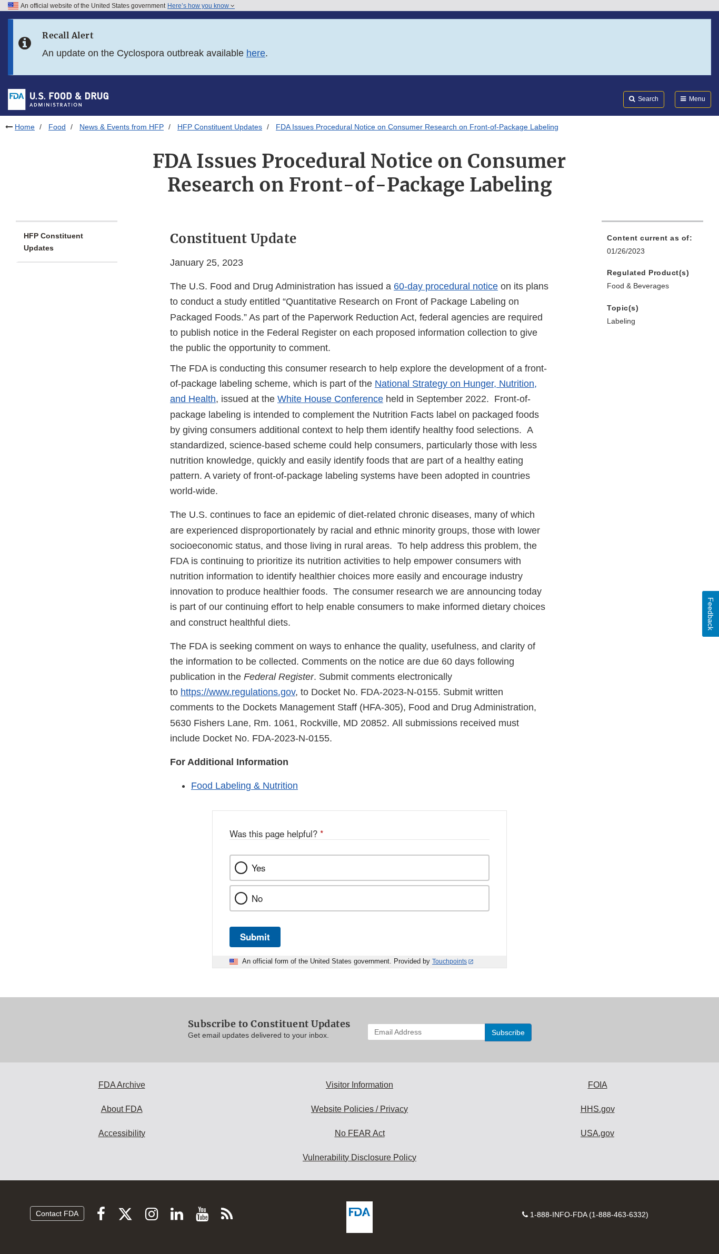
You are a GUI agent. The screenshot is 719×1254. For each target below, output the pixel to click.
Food (57, 127)
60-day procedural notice (446, 286)
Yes (258, 867)
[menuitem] (652, 247)
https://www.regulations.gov (238, 692)
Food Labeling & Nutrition (244, 785)
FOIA (597, 1084)
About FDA (122, 1109)
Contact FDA (57, 1213)
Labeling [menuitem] (621, 321)
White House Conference (330, 399)
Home (25, 127)
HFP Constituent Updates (219, 127)
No (257, 898)
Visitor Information (359, 1084)
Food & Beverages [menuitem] (638, 286)
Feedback (710, 613)
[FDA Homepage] (58, 99)
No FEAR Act (360, 1133)
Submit (255, 936)
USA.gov (597, 1133)
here (255, 53)
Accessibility (121, 1133)
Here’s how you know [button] (199, 5)
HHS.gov (598, 1109)
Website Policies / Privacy (359, 1109)
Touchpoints (449, 961)
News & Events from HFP (121, 127)
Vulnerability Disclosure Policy (359, 1157)
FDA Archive (121, 1084)
